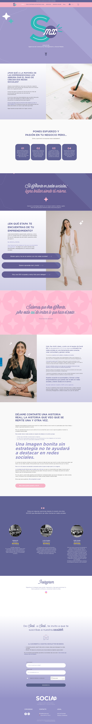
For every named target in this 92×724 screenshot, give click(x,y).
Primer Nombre (29, 662)
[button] (78, 4)
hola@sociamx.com (44, 713)
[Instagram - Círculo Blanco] (28, 714)
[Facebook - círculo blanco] (25, 714)
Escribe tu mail (29, 669)
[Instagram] (46, 592)
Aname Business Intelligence (50, 720)
